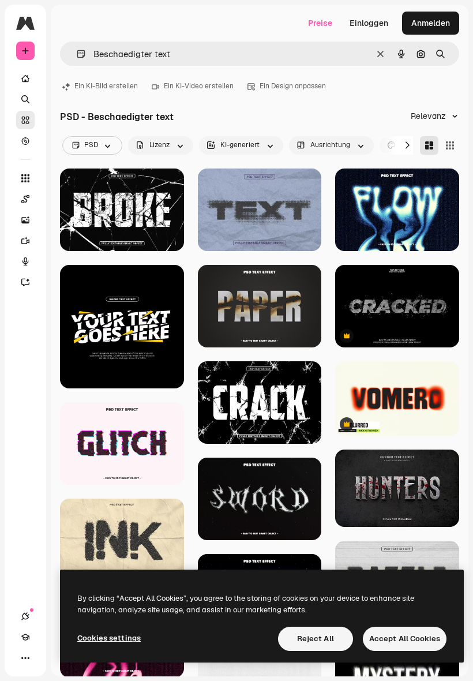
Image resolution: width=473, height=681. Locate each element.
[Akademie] (25, 637)
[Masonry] (429, 145)
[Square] (450, 145)
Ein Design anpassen (293, 86)
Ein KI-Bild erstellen (106, 86)
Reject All (315, 638)
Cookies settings (109, 638)
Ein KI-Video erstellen (199, 86)
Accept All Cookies (404, 638)
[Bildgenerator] (25, 220)
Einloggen (369, 23)
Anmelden (430, 23)
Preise (320, 23)
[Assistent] (25, 282)
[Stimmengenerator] (25, 261)
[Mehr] (25, 658)
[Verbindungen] (25, 616)
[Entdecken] (25, 141)
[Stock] (25, 120)
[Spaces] (25, 199)
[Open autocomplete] (76, 54)
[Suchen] (25, 99)
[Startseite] (25, 78)
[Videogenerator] (25, 240)
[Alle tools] (25, 178)
